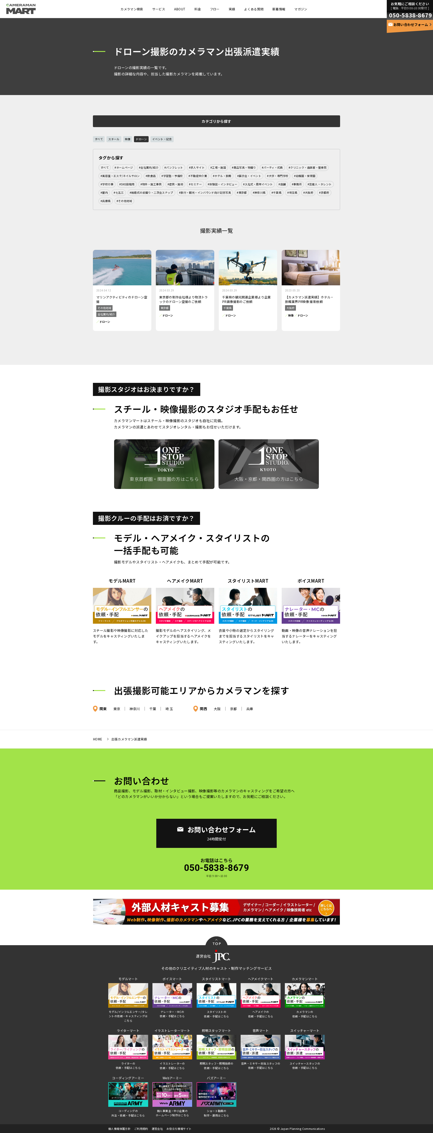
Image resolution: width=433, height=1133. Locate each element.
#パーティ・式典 (272, 167)
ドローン (141, 139)
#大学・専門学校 (277, 176)
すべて (99, 139)
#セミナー (195, 184)
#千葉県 (277, 192)
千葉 (152, 709)
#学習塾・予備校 (172, 176)
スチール (114, 139)
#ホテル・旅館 (222, 176)
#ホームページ (124, 167)
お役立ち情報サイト (178, 1129)
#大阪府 (308, 192)
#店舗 (282, 184)
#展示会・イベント (249, 176)
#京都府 (324, 192)
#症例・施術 (175, 184)
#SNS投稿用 (127, 184)
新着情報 (278, 9)
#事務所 (297, 184)
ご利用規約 (141, 1129)
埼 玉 (169, 709)
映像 (128, 139)
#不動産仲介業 (198, 176)
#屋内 (104, 192)
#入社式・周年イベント (258, 184)
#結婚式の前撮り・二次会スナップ (151, 192)
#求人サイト (197, 167)
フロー (215, 9)
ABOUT (180, 9)
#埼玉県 (292, 192)
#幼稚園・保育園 (304, 176)
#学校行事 (107, 184)
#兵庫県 (106, 201)
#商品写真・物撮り (244, 167)
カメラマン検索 (131, 9)
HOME (97, 739)
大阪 (217, 709)
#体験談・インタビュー (222, 184)
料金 (197, 9)
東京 (116, 709)
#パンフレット (173, 167)
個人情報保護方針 (119, 1129)
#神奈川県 (259, 192)
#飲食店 (151, 176)
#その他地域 (124, 201)
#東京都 (242, 192)
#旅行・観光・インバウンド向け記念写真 (205, 192)
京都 (233, 709)
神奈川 (134, 709)
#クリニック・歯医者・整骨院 (308, 167)
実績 (232, 9)
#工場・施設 (218, 167)
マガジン (300, 9)
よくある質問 (253, 9)
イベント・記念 (162, 139)
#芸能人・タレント (320, 184)
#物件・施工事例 (151, 184)
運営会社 (157, 1129)
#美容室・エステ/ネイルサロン (120, 176)
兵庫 (249, 709)
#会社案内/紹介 (149, 167)
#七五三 (119, 192)
